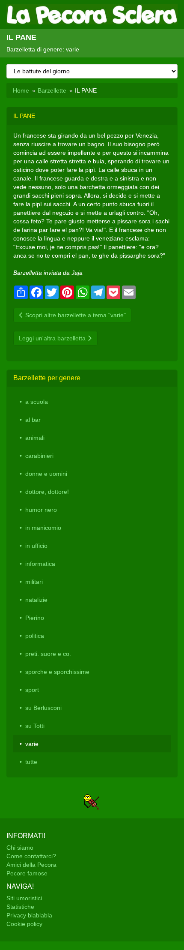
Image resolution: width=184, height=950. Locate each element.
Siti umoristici (24, 898)
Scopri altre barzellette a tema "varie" (75, 315)
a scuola (36, 401)
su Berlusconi (43, 707)
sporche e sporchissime (57, 671)
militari (34, 581)
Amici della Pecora (31, 864)
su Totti (35, 725)
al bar (33, 419)
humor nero (41, 509)
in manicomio (43, 527)
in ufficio (36, 545)
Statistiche (20, 906)
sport (32, 689)
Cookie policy (24, 923)
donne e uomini (46, 473)
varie (32, 743)
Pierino (34, 617)
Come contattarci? (31, 856)
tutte (31, 761)
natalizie (36, 599)
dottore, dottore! (47, 491)
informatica (40, 563)
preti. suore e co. (48, 653)
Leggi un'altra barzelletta (53, 338)
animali (35, 437)
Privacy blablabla (29, 915)
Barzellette (52, 90)
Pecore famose (26, 873)
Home (21, 90)
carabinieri (39, 455)
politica (34, 635)
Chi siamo (19, 847)
